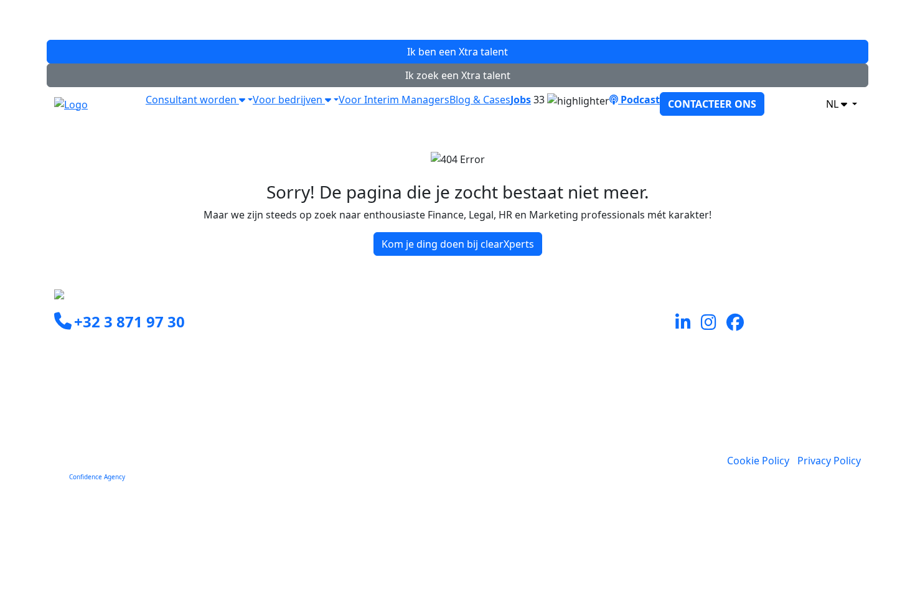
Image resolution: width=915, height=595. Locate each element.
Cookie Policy (758, 460)
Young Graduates (506, 361)
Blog (475, 421)
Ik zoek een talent (457, 75)
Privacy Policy (829, 460)
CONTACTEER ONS (712, 104)
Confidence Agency (97, 476)
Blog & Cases (479, 99)
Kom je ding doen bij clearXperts (458, 244)
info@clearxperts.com (123, 350)
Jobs (520, 99)
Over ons (486, 391)
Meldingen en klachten (519, 436)
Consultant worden (192, 99)
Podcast (639, 99)
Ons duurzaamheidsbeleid (527, 406)
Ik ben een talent (457, 52)
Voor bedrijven (289, 99)
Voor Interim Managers (394, 99)
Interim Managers (507, 346)
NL (833, 104)
